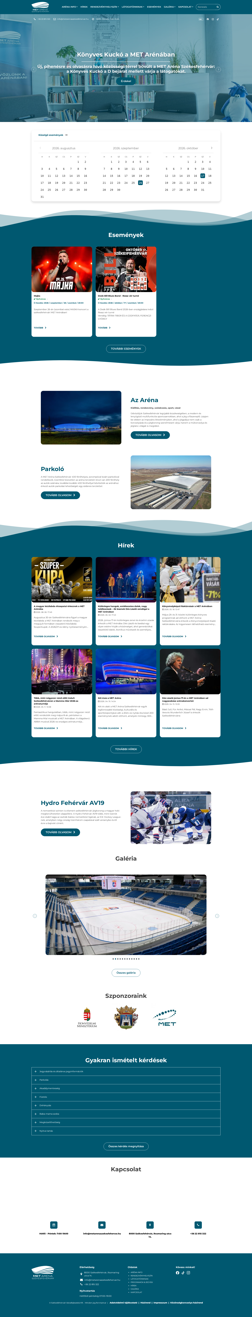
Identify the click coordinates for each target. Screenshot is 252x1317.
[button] (122, 119)
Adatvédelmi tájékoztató (123, 1302)
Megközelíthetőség (50, 1122)
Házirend (145, 1302)
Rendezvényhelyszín (142, 1276)
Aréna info (136, 1272)
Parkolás (44, 1080)
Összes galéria (126, 972)
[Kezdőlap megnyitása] (40, 7)
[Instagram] (213, 19)
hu (200, 19)
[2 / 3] (126, 1017)
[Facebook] (208, 19)
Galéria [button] (169, 7)
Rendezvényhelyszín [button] (103, 7)
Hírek (84, 7)
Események (154, 7)
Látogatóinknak (139, 1279)
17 (202, 175)
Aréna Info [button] (69, 7)
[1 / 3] (87, 1017)
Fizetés (43, 1097)
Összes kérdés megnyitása (126, 1146)
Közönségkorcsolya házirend (186, 1302)
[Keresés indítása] (217, 7)
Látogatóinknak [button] (132, 7)
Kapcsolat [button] (184, 7)
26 (140, 182)
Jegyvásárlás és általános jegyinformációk (61, 1071)
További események (126, 348)
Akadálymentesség (50, 1088)
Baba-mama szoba (49, 1114)
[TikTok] (218, 19)
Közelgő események (51, 135)
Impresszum (160, 1302)
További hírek (126, 749)
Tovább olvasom (148, 435)
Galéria (135, 1289)
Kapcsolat (136, 1292)
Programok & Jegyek (142, 1282)
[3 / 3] (165, 1017)
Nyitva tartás (46, 1131)
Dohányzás (45, 1105)
